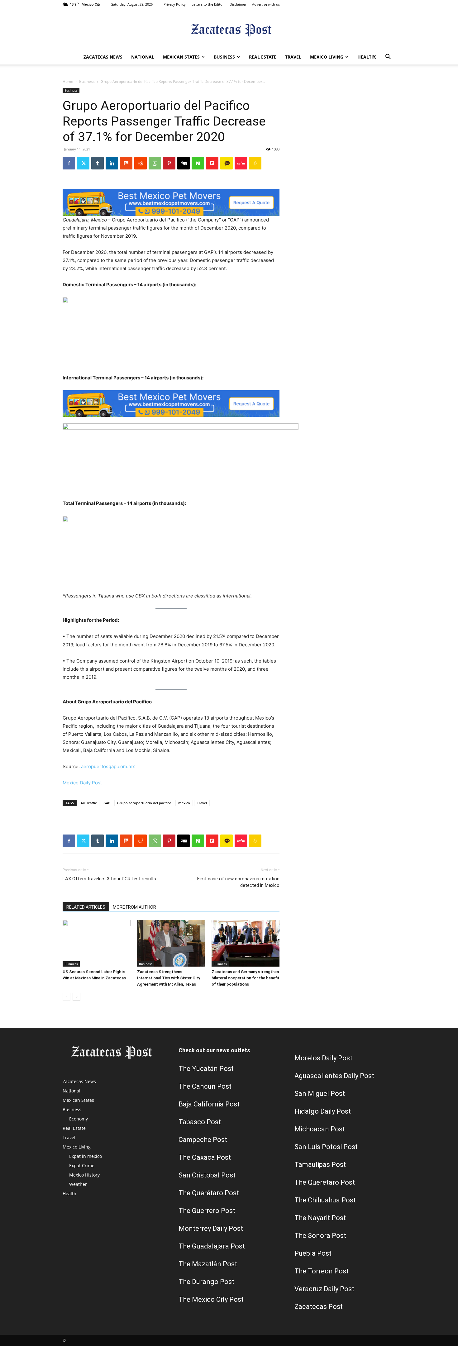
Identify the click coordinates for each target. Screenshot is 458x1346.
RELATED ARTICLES (85, 907)
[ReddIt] (140, 163)
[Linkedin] (112, 163)
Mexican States (181, 57)
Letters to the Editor (208, 4)
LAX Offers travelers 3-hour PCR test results (109, 879)
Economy (78, 1119)
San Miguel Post (319, 1093)
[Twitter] (374, 57)
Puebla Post (313, 1253)
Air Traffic (89, 803)
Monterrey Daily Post (211, 1228)
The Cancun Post (205, 1086)
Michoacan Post (319, 1129)
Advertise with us (266, 4)
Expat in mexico (85, 1156)
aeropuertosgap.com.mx (108, 766)
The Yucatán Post (206, 1069)
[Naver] (198, 163)
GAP (106, 803)
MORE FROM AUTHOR (134, 907)
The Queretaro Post (324, 1182)
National (142, 57)
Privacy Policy (175, 4)
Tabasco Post (200, 1122)
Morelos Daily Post (323, 1058)
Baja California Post (209, 1104)
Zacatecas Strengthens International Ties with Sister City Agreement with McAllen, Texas (168, 978)
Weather (78, 1184)
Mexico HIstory (84, 1175)
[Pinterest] (169, 163)
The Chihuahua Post (325, 1200)
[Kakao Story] (226, 163)
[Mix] (126, 163)
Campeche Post (203, 1140)
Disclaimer (238, 4)
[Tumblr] (97, 163)
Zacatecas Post (318, 1306)
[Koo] (255, 163)
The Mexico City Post (211, 1299)
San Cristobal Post (207, 1175)
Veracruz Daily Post (324, 1289)
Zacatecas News (102, 57)
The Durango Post (206, 1282)
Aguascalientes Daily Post (334, 1076)
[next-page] (76, 997)
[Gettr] (241, 163)
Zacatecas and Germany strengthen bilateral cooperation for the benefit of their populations (245, 978)
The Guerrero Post (207, 1211)
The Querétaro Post (209, 1193)
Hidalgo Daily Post (322, 1111)
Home (68, 81)
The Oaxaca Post (205, 1157)
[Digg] (183, 163)
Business (224, 57)
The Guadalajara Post (212, 1246)
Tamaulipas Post (320, 1164)
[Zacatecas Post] (229, 30)
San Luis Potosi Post (326, 1147)
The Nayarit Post (320, 1218)
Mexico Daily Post (82, 783)
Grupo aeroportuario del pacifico (144, 803)
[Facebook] (69, 163)
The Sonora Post (320, 1235)
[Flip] (212, 163)
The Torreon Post (321, 1271)
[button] (387, 57)
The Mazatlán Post (208, 1264)
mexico (184, 803)
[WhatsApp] (155, 163)
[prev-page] (66, 997)
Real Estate (262, 57)
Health (366, 57)
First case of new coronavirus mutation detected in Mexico (238, 882)
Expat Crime (81, 1165)
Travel (293, 57)
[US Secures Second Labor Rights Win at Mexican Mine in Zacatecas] (97, 943)
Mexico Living (326, 57)
